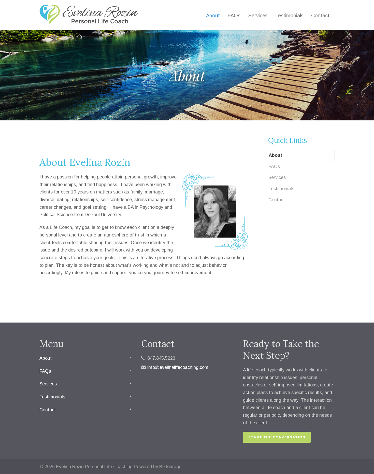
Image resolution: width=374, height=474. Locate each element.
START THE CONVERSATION (276, 437)
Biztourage (170, 466)
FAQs (233, 15)
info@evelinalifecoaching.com (177, 367)
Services (258, 15)
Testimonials (289, 15)
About (213, 15)
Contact (320, 15)
